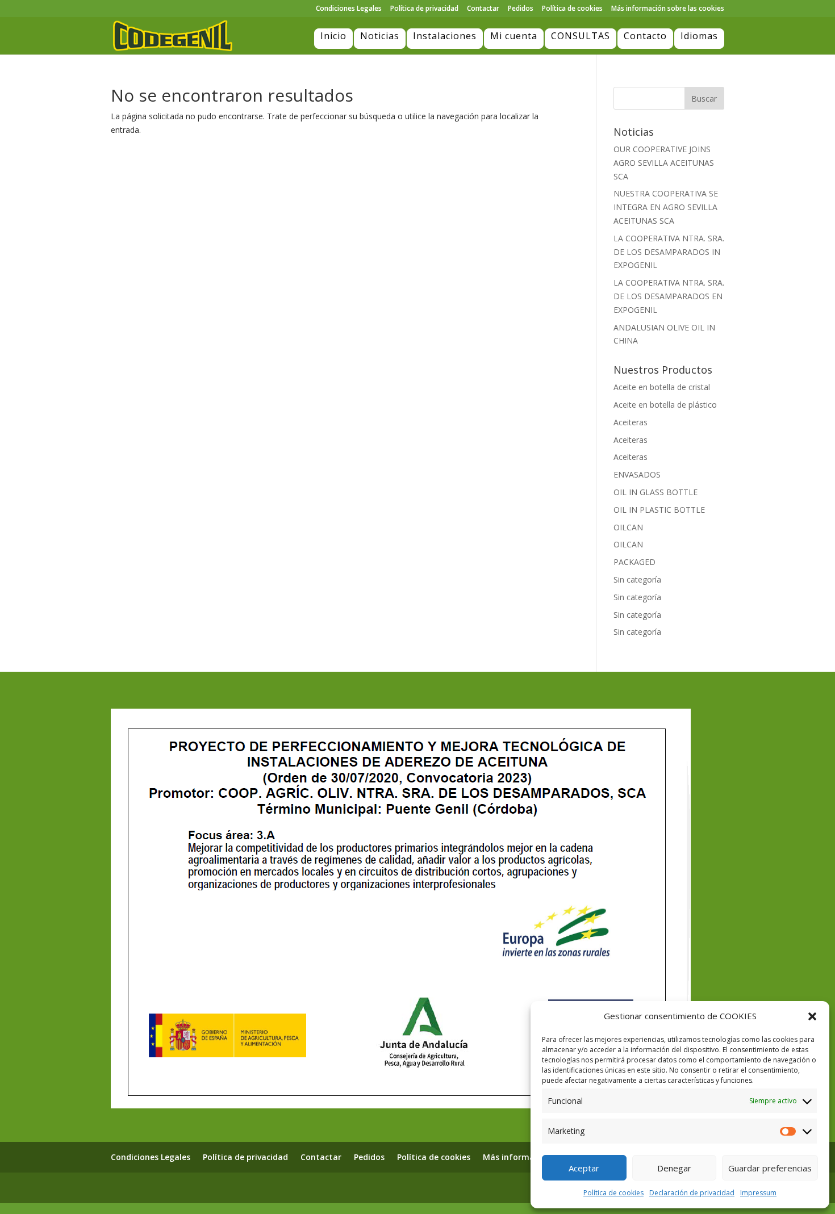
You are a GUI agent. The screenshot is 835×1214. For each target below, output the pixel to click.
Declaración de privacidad (691, 1193)
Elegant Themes (172, 1187)
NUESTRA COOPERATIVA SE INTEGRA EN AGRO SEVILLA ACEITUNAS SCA (665, 207)
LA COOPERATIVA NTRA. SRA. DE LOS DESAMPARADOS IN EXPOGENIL (668, 252)
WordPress (265, 1187)
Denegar (674, 1168)
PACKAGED (634, 561)
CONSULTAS (580, 36)
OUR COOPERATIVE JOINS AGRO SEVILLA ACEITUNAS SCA (663, 163)
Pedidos (520, 9)
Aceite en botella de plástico (665, 404)
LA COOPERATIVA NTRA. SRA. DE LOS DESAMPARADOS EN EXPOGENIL (668, 296)
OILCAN (628, 527)
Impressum (758, 1193)
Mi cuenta (513, 36)
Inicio (333, 36)
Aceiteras (630, 422)
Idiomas (699, 36)
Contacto (645, 36)
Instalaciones (445, 36)
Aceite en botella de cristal (661, 387)
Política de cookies (613, 1193)
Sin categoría (637, 579)
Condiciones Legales (349, 9)
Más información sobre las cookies (667, 9)
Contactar (483, 9)
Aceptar (584, 1168)
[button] (812, 1016)
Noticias (379, 36)
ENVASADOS (637, 474)
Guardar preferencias (770, 1168)
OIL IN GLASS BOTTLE (655, 492)
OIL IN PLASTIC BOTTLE (659, 509)
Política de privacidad (424, 9)
